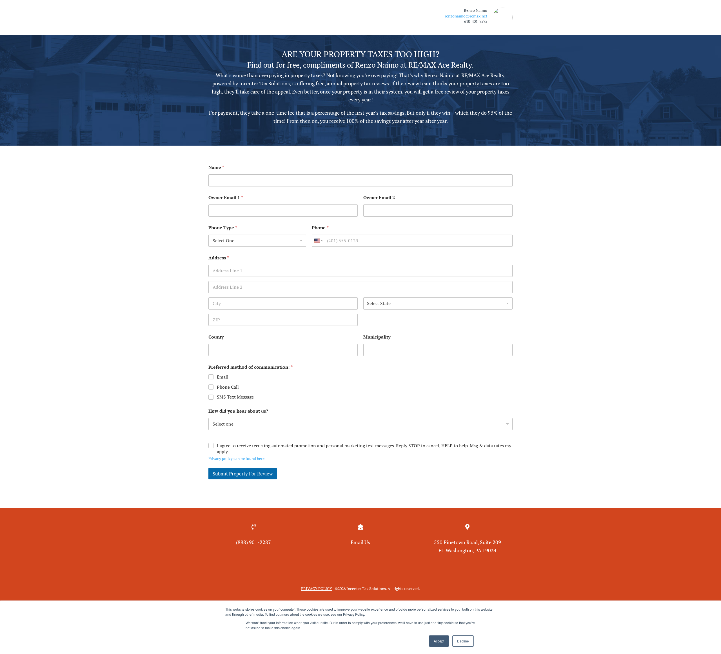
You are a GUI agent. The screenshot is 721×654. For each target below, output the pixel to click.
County (216, 337)
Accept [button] (439, 641)
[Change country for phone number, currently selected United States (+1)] (318, 241)
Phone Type (222, 227)
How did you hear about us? (238, 411)
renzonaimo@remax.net (466, 16)
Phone (320, 227)
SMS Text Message (235, 397)
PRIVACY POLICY (316, 588)
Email (222, 377)
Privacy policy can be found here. (237, 458)
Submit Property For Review (243, 473)
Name (216, 167)
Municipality (376, 337)
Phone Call (228, 387)
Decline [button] (463, 641)
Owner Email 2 (379, 197)
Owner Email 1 (225, 197)
